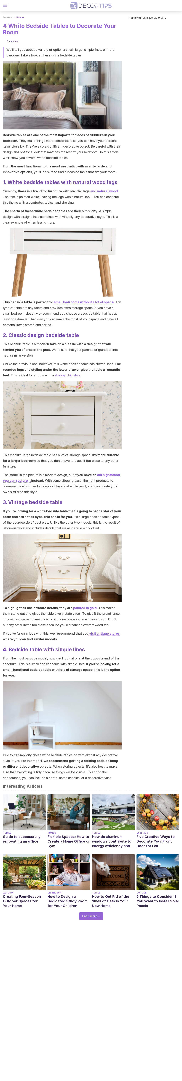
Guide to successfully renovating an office (22, 839)
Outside (141, 892)
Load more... (91, 916)
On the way (54, 892)
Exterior (142, 833)
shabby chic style (67, 375)
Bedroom (8, 17)
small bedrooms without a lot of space (84, 302)
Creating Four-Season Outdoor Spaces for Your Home (22, 901)
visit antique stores (104, 633)
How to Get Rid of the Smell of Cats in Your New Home (110, 901)
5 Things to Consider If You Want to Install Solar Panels (157, 901)
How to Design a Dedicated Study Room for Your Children (67, 901)
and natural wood (104, 191)
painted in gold (85, 608)
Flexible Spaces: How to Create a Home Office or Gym (68, 841)
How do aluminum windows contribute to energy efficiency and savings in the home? (111, 841)
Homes (20, 17)
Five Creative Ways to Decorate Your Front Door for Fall (155, 841)
